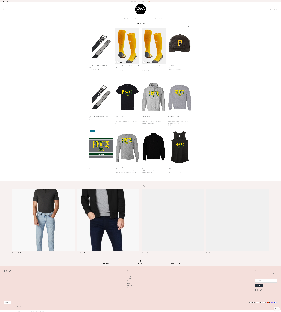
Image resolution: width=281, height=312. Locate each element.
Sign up (259, 285)
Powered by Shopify (17, 306)
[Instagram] (5, 1)
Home (118, 18)
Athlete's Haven (10, 306)
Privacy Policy (130, 285)
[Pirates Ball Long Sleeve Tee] (127, 147)
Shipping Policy (131, 283)
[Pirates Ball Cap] (180, 46)
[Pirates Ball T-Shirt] (127, 97)
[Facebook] (3, 1)
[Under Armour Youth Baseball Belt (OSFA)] (101, 46)
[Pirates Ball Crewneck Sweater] (180, 97)
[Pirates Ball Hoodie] (154, 97)
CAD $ (275, 1)
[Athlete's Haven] (140, 9)
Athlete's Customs (145, 18)
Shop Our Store (126, 18)
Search (128, 274)
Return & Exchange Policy (133, 281)
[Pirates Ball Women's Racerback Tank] (180, 147)
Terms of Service (131, 288)
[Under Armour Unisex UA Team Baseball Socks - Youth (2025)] (127, 46)
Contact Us (161, 18)
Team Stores (135, 18)
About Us (154, 18)
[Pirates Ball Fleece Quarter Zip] (154, 147)
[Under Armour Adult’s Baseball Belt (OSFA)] (101, 97)
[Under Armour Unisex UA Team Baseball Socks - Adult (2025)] (154, 46)
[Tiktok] (7, 1)
